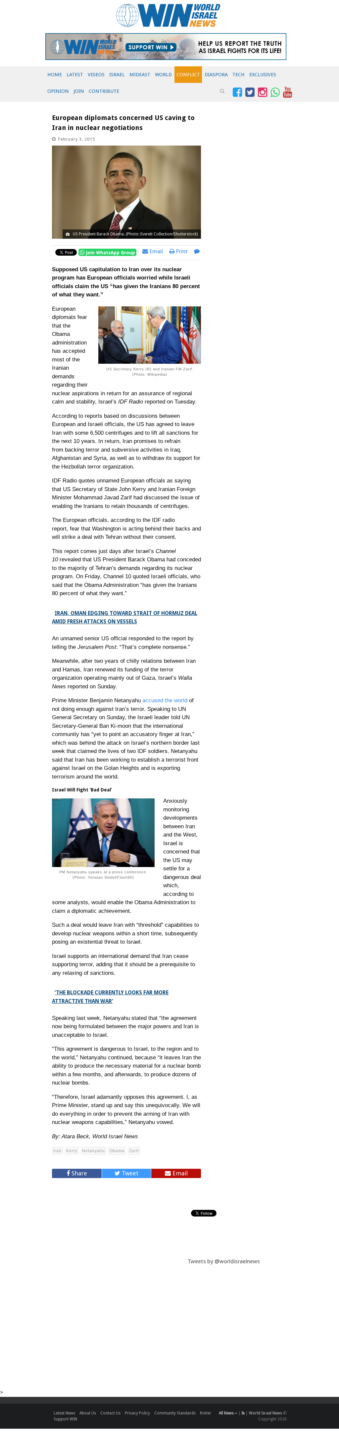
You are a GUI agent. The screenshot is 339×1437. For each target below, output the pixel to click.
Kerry (71, 1151)
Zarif (134, 1151)
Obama (117, 1151)
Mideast (139, 75)
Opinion (58, 91)
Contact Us (110, 1413)
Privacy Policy (137, 1413)
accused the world (164, 700)
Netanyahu (93, 1151)
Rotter (205, 1413)
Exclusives (262, 75)
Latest (75, 75)
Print (181, 251)
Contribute (104, 91)
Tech (238, 75)
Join (78, 91)
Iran (57, 1151)
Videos (96, 75)
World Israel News (265, 1413)
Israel (117, 75)
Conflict (188, 75)
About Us (87, 1413)
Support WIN (65, 1419)
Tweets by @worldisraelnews (224, 1261)
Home (54, 75)
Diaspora (216, 75)
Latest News (64, 1413)
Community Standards (175, 1413)
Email (155, 251)
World (163, 75)
